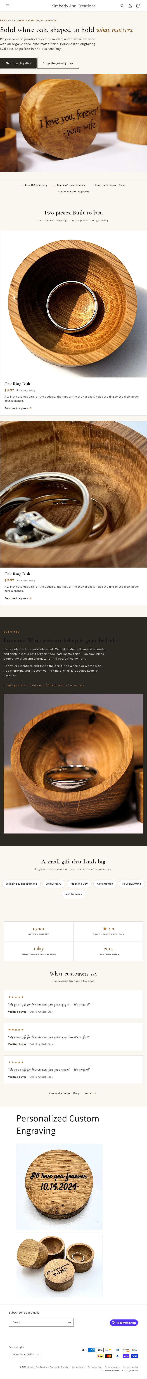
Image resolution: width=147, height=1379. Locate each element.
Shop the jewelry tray (58, 63)
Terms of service (112, 1367)
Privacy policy (94, 1367)
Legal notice (132, 1370)
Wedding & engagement (21, 883)
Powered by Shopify (59, 1367)
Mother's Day (79, 883)
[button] (7, 6)
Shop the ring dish (18, 63)
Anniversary (53, 883)
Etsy (76, 1093)
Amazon (90, 1093)
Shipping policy (130, 1367)
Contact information (113, 1370)
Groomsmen (105, 883)
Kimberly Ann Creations (38, 1367)
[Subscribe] (69, 1322)
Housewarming (131, 883)
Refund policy (78, 1367)
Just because (73, 894)
